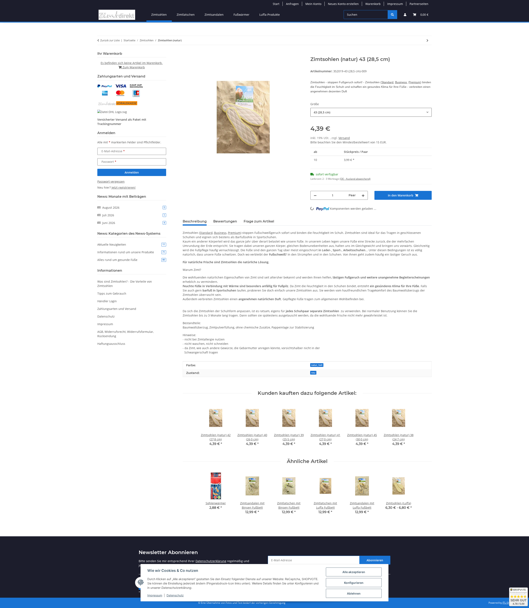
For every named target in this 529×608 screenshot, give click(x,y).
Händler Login (107, 301)
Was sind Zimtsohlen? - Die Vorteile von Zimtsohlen (124, 284)
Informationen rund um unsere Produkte (131, 252)
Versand (344, 138)
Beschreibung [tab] (195, 221)
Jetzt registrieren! (124, 187)
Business (401, 82)
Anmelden (132, 172)
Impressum (154, 595)
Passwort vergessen (111, 181)
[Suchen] (392, 14)
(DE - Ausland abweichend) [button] (355, 179)
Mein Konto (313, 4)
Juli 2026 (133, 215)
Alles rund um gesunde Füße (131, 260)
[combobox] (371, 112)
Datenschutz (175, 595)
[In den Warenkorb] (186, 54)
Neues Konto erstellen (343, 4)
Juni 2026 (133, 223)
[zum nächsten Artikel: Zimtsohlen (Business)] (427, 40)
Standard (387, 82)
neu (313, 372)
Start (276, 4)
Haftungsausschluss (111, 344)
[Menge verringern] (315, 195)
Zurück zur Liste (110, 40)
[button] (405, 14)
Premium (414, 82)
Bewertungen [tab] (225, 221)
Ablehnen (354, 593)
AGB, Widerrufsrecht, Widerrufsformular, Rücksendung (125, 334)
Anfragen (292, 4)
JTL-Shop (507, 602)
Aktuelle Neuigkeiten (131, 244)
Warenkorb (373, 4)
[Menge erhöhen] (363, 195)
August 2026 (133, 207)
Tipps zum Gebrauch (111, 293)
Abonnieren (375, 560)
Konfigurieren (353, 582)
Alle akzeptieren (353, 572)
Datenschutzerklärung (210, 561)
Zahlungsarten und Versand (116, 309)
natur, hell (316, 365)
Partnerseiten (419, 4)
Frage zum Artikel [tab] (259, 221)
